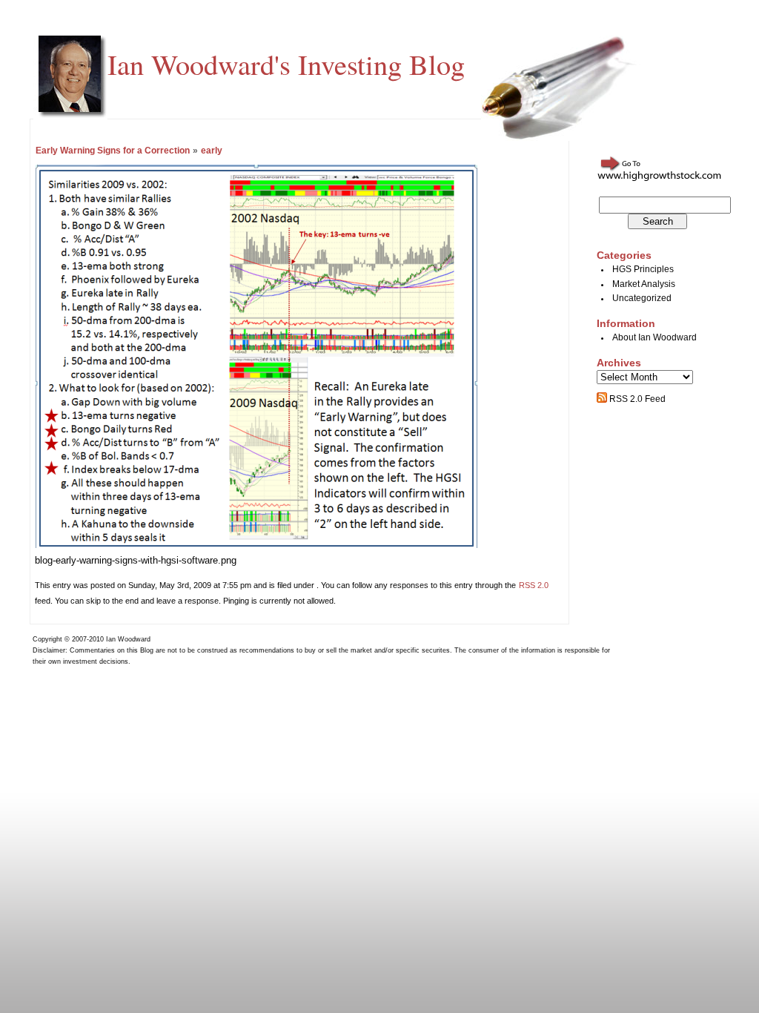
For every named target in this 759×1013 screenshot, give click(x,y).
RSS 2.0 (533, 585)
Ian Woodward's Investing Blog (286, 63)
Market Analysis (643, 284)
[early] (256, 544)
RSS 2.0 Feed (636, 399)
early (211, 150)
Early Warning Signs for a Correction (113, 150)
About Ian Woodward (654, 337)
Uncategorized (642, 298)
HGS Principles (643, 269)
